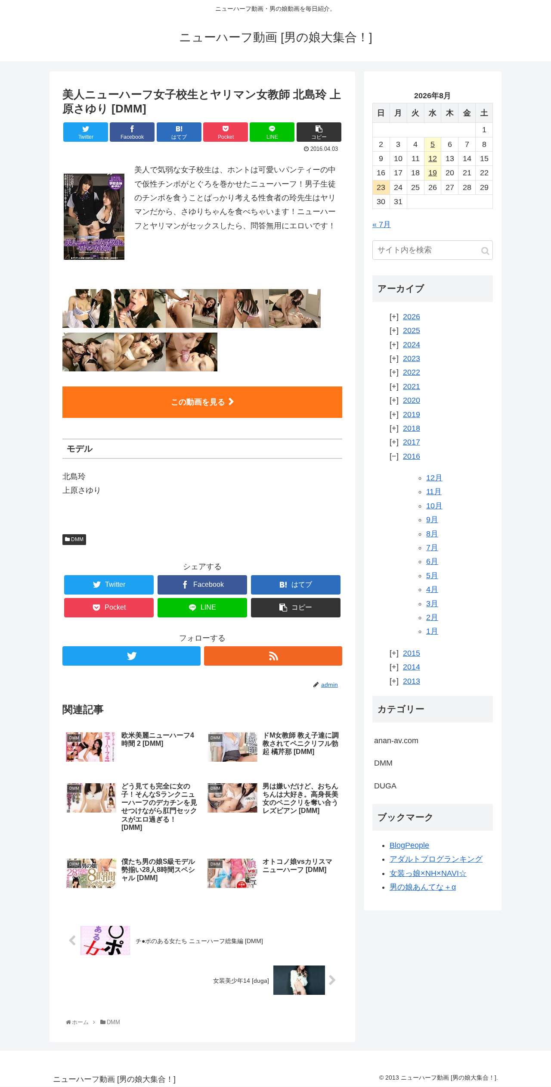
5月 (432, 575)
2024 (411, 344)
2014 (411, 667)
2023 (411, 358)
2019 (411, 414)
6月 (432, 561)
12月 (434, 477)
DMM (77, 539)
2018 (411, 428)
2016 (411, 456)
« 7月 (381, 224)
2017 (411, 442)
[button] (485, 251)
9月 (432, 519)
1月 (432, 631)
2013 (411, 681)
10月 (434, 505)
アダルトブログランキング (436, 859)
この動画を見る (198, 402)
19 (432, 172)
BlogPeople (409, 845)
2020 (411, 400)
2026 (411, 316)
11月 (434, 491)
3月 (432, 603)
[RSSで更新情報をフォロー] (273, 656)
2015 (411, 653)
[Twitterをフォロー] (131, 656)
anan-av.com (396, 740)
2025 (411, 330)
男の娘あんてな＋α (423, 887)
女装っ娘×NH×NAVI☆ (428, 873)
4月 (432, 589)
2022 (411, 372)
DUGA (385, 786)
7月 (432, 547)
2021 (411, 386)
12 (432, 158)
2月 (432, 617)
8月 (432, 533)
